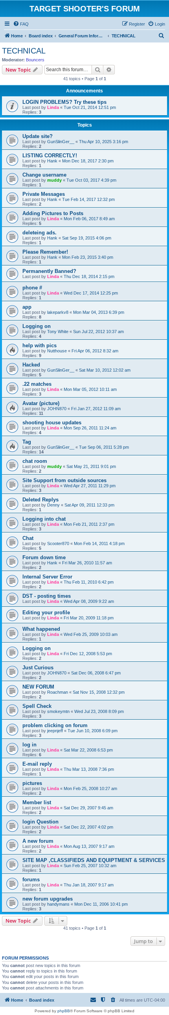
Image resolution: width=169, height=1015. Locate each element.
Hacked (31, 365)
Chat (27, 538)
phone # (32, 288)
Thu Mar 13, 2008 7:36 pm (89, 769)
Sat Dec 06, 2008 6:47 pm (96, 673)
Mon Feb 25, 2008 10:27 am (90, 788)
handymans (58, 904)
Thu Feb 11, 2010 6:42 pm (89, 582)
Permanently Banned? (49, 271)
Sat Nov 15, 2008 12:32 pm (99, 692)
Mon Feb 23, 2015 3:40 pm (87, 257)
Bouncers (35, 59)
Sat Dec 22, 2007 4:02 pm (88, 827)
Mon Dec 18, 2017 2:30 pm (88, 160)
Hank (52, 160)
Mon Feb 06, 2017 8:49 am (89, 218)
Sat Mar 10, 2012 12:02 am (104, 370)
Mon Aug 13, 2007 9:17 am (89, 846)
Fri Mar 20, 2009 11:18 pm (89, 617)
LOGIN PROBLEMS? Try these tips (64, 102)
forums (31, 879)
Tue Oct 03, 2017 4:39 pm (91, 180)
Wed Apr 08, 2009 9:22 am (89, 601)
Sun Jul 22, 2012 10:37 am (98, 331)
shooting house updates (51, 423)
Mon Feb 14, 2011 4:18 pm (99, 543)
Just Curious (37, 668)
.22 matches (36, 384)
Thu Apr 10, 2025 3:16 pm (103, 141)
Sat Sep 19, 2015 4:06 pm (86, 238)
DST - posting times (46, 596)
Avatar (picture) (40, 403)
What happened (41, 629)
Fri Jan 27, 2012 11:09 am (96, 408)
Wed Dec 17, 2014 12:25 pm (91, 293)
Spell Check (36, 706)
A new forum (37, 841)
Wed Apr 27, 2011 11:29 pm (90, 485)
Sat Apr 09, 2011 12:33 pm (89, 505)
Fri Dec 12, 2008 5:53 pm (88, 653)
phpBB (63, 1011)
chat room (34, 461)
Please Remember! (45, 252)
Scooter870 (58, 543)
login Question (40, 822)
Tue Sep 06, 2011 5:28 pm (104, 447)
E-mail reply (37, 764)
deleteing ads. (39, 233)
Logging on (36, 326)
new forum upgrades (47, 899)
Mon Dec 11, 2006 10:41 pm (101, 904)
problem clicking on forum (55, 725)
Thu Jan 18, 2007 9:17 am (89, 884)
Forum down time (44, 557)
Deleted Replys (40, 500)
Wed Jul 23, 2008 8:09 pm (99, 711)
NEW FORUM (38, 687)
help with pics (39, 345)
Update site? (37, 136)
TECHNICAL (24, 50)
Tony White (57, 331)
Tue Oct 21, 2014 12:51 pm (90, 107)
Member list (36, 802)
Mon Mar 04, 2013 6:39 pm (98, 312)
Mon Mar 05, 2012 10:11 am (90, 389)
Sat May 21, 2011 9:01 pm (91, 466)
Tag (26, 442)
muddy (54, 180)
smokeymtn (58, 711)
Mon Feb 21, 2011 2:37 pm (89, 524)
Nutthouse (57, 350)
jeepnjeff (55, 730)
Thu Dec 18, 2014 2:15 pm (89, 276)
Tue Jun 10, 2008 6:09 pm (93, 730)
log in (29, 745)
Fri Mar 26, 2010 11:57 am (87, 562)
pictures (32, 783)
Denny (53, 505)
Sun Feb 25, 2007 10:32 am (90, 865)
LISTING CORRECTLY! (49, 155)
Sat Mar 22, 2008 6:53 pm (88, 750)
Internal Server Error (47, 577)
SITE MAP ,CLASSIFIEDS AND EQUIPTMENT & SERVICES (93, 860)
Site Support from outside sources (64, 480)
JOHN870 (56, 408)
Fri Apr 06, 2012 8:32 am (95, 350)
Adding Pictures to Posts (52, 213)
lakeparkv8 (57, 312)
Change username (44, 175)
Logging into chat (44, 519)
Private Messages (43, 194)
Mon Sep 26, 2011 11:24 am (90, 428)
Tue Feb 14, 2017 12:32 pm (88, 199)
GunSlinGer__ (60, 141)
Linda (53, 107)
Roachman (57, 692)
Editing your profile (46, 612)
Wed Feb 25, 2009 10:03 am (91, 634)
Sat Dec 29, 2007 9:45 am (88, 807)
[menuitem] (21, 24)
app (26, 307)
